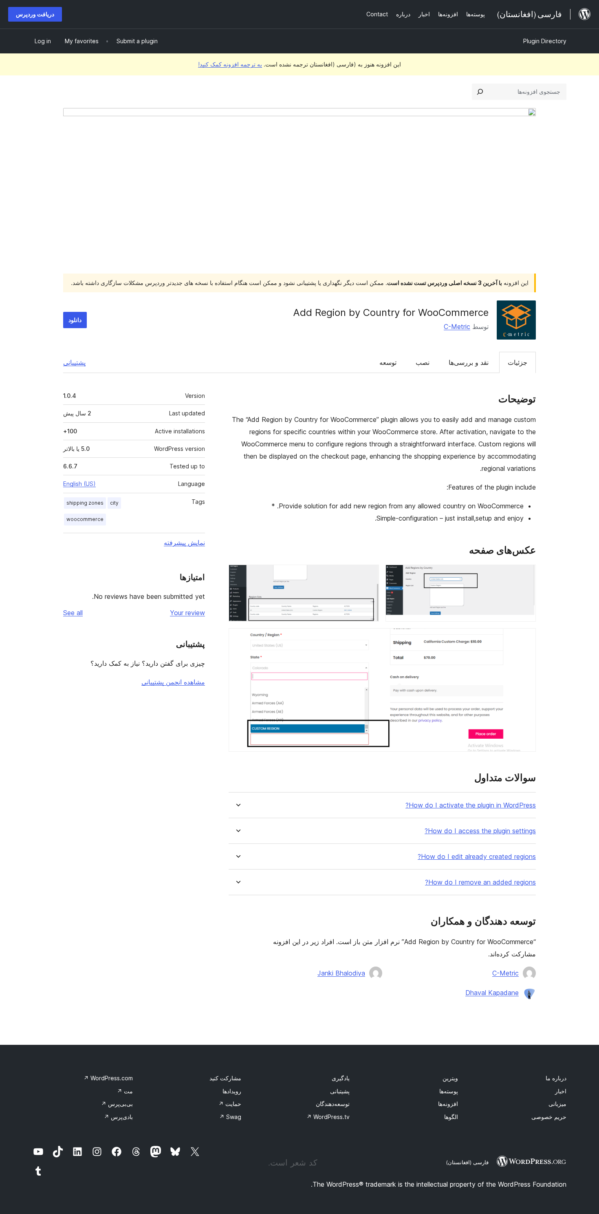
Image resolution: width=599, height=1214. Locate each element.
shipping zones (85, 503)
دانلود (74, 319)
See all (73, 613)
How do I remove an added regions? (480, 882)
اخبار (560, 1091)
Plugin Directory (544, 41)
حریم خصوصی (548, 1116)
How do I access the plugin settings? (480, 831)
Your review (187, 613)
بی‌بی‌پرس (117, 1103)
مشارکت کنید (225, 1078)
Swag (230, 1116)
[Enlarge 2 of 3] (368, 576)
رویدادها (231, 1091)
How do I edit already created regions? (477, 857)
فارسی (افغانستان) (467, 1162)
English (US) (79, 483)
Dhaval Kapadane (492, 993)
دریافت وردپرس (35, 14)
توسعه (387, 362)
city (114, 503)
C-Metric (457, 326)
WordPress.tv (328, 1116)
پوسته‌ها (448, 1091)
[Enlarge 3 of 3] (525, 639)
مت (125, 1091)
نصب (422, 362)
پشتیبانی (74, 362)
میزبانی (557, 1103)
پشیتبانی (340, 1091)
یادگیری (341, 1078)
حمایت (229, 1103)
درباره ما (556, 1078)
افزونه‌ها (448, 1103)
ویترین (450, 1078)
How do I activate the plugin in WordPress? (470, 805)
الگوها (451, 1116)
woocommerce (85, 519)
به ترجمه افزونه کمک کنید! (230, 64)
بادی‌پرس (118, 1116)
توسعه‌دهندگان (333, 1103)
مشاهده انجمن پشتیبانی (173, 682)
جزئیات (517, 362)
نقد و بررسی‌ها (469, 362)
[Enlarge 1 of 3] (525, 576)
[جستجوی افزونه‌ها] (480, 92)
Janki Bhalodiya (341, 973)
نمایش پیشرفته (184, 543)
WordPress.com (108, 1078)
